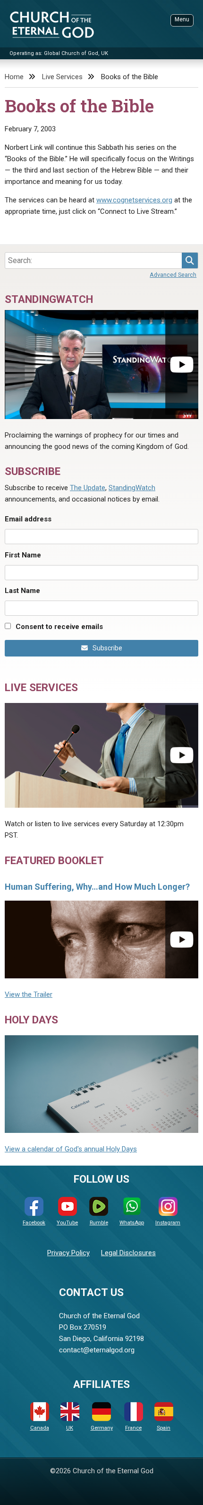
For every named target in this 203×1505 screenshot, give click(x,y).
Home (14, 77)
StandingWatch (132, 487)
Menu (182, 19)
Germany (102, 1428)
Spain (163, 1428)
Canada (39, 1428)
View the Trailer (28, 994)
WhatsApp (131, 1223)
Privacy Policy (68, 1253)
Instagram (167, 1223)
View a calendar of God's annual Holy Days (71, 1149)
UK (69, 1428)
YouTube (67, 1223)
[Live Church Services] (101, 755)
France (133, 1428)
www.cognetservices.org (134, 200)
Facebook (34, 1223)
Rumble (99, 1223)
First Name (23, 555)
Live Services (62, 77)
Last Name (22, 590)
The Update (87, 487)
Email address (28, 519)
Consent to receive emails (59, 626)
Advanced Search (173, 274)
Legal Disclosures (128, 1253)
